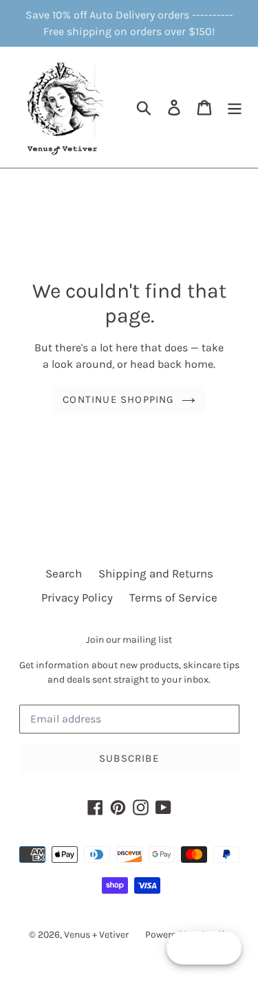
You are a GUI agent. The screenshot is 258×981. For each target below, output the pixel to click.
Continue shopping (118, 399)
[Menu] (234, 107)
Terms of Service (173, 597)
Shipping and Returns (155, 573)
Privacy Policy (77, 597)
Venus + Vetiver (96, 934)
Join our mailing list (129, 640)
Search (63, 573)
